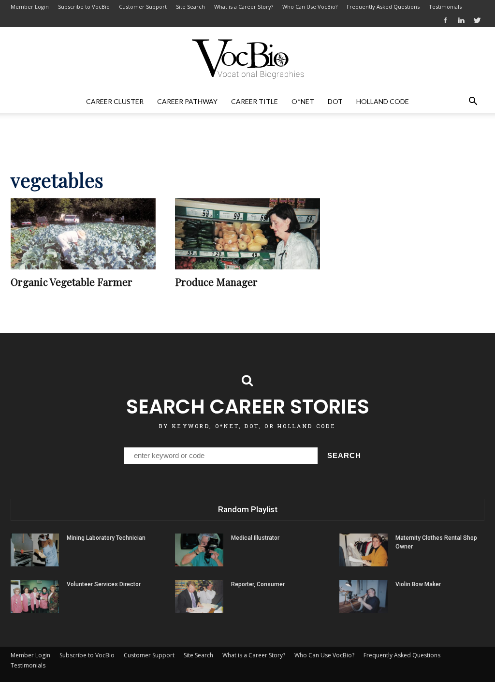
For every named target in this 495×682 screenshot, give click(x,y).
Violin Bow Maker (418, 584)
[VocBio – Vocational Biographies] (247, 59)
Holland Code (382, 101)
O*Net (302, 101)
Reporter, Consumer (258, 584)
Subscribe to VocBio (84, 6)
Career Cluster (115, 101)
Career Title (254, 101)
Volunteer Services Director (104, 584)
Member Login (30, 6)
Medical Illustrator (255, 537)
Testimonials (445, 6)
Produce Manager (216, 281)
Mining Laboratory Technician (106, 537)
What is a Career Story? (243, 6)
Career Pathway (187, 101)
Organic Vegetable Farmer (71, 281)
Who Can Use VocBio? (309, 6)
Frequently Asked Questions (383, 6)
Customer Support (143, 6)
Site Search (190, 6)
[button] (472, 101)
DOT (335, 101)
